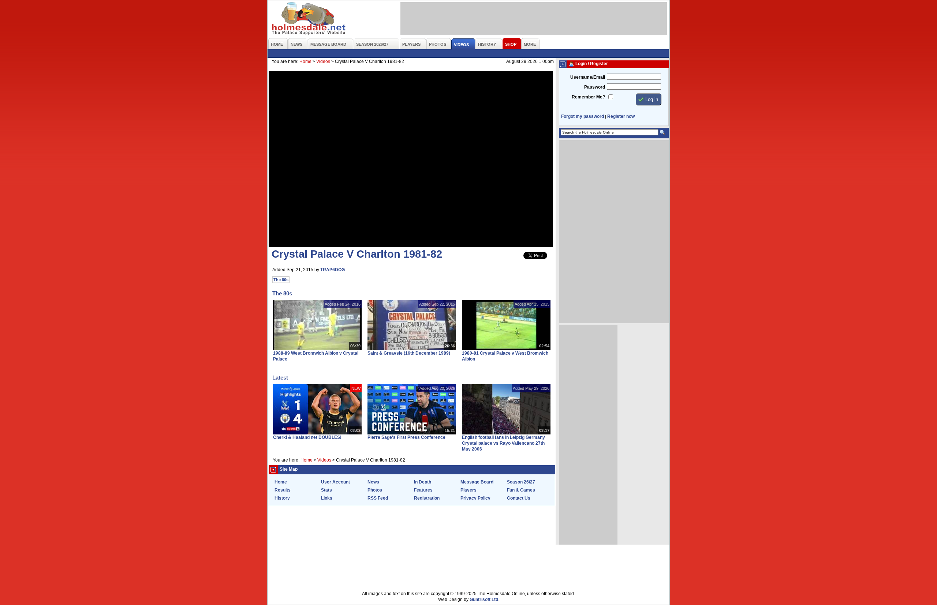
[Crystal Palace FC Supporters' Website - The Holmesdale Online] (309, 19)
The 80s (280, 279)
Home (305, 61)
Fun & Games (521, 490)
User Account (335, 482)
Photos (374, 490)
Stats (326, 490)
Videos (323, 61)
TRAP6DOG (332, 270)
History (282, 498)
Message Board (476, 482)
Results (283, 490)
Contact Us (518, 498)
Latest (280, 377)
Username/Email (587, 77)
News (373, 482)
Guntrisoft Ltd (484, 599)
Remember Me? (588, 97)
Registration (427, 498)
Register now (621, 116)
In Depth (422, 482)
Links (326, 498)
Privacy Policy (475, 498)
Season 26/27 (521, 482)
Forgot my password (582, 116)
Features (423, 490)
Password (594, 87)
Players (468, 490)
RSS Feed (377, 498)
